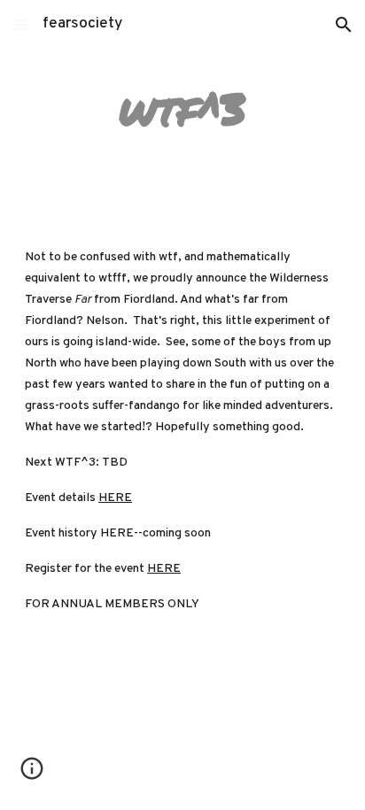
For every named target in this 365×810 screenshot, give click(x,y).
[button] (21, 24)
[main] (182, 109)
